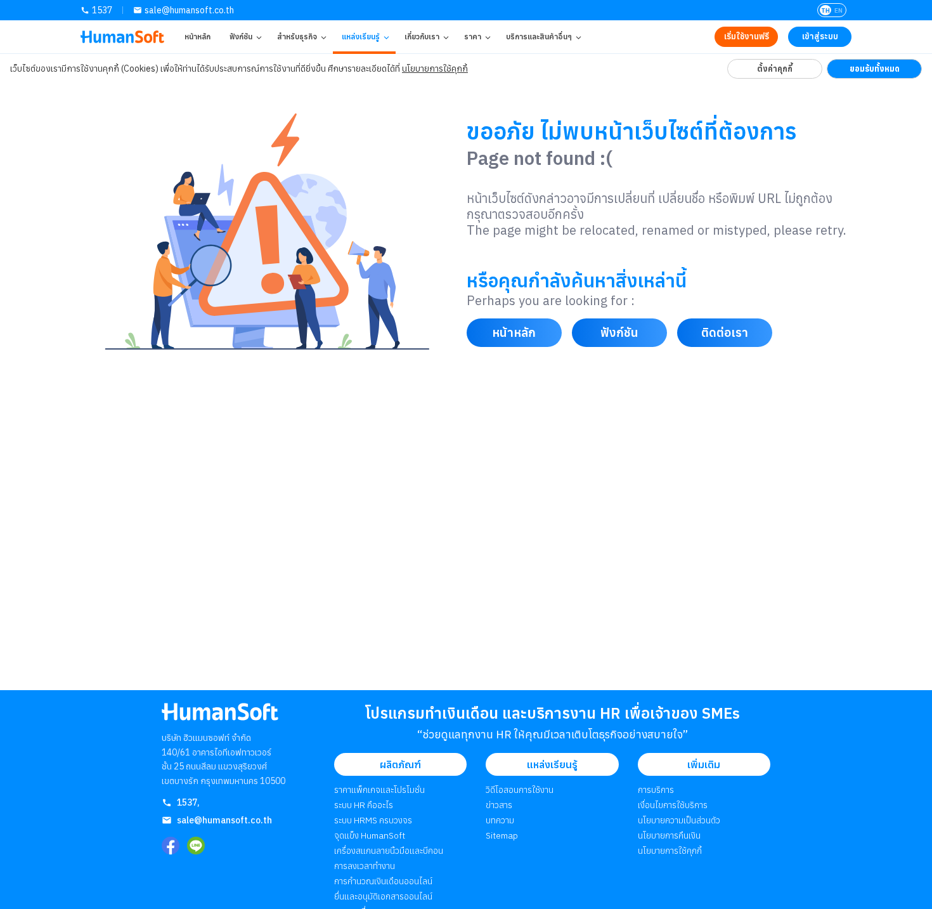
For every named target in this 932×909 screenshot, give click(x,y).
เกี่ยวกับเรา (422, 36)
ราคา (472, 36)
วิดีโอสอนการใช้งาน (519, 789)
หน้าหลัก (197, 36)
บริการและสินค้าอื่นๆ (539, 36)
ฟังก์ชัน (241, 36)
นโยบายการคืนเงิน (669, 835)
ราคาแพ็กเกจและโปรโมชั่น (379, 789)
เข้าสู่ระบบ (820, 36)
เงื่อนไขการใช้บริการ (673, 805)
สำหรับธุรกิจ (297, 36)
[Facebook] (170, 845)
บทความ (500, 820)
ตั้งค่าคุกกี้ (775, 68)
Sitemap (502, 835)
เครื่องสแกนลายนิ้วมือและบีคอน (388, 850)
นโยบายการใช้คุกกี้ (435, 68)
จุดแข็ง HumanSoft (369, 835)
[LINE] (196, 845)
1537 (102, 10)
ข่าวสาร (499, 805)
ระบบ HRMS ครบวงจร (373, 820)
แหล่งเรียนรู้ (361, 36)
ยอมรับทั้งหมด (875, 68)
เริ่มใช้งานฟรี (746, 36)
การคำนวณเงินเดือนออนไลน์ (383, 881)
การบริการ (656, 789)
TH (825, 10)
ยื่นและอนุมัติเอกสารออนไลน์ (383, 896)
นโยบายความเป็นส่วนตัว (679, 820)
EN (838, 10)
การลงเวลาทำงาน (364, 866)
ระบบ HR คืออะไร (363, 805)
